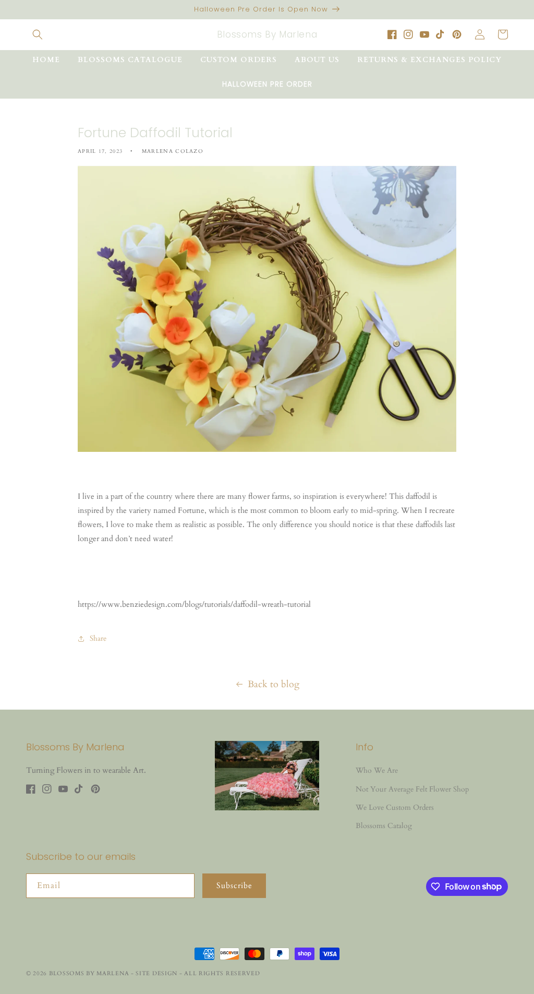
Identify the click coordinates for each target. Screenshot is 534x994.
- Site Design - (157, 973)
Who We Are (377, 770)
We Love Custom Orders (395, 807)
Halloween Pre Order (267, 84)
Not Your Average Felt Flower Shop (412, 789)
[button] (37, 34)
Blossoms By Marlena (89, 973)
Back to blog (273, 684)
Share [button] (98, 638)
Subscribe (234, 885)
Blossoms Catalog (384, 826)
